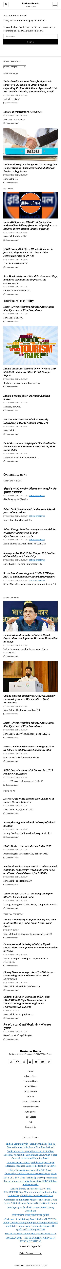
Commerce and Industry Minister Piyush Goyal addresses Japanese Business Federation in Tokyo (30, 638)
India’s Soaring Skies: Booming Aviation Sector (26, 397)
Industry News (30, 1076)
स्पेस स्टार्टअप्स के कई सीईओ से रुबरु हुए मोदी (30, 1214)
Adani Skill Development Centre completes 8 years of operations (29, 510)
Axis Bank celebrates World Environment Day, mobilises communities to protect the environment (30, 279)
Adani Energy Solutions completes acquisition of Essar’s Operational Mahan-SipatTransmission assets (29, 533)
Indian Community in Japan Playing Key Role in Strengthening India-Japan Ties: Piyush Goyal (29, 923)
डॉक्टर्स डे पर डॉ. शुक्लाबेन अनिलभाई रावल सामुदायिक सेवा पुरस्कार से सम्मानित (29, 490)
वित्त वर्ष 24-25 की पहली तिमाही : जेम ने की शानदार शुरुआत (27, 1026)
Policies (30, 1096)
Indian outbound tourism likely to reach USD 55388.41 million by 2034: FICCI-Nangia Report (29, 372)
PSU (30, 1121)
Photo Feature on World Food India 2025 (27, 846)
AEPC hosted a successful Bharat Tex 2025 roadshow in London (28, 771)
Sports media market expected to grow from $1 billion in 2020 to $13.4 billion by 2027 (28, 748)
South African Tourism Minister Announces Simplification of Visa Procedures (28, 308)
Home (30, 1071)
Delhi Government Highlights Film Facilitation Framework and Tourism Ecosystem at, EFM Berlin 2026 (29, 446)
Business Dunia (30, 3)
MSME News (31, 1086)
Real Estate (30, 1116)
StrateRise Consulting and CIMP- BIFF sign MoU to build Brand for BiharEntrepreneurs (29, 574)
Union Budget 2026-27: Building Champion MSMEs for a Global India (28, 895)
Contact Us (30, 1127)
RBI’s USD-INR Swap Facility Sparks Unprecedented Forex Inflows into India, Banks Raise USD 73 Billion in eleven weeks (30, 1181)
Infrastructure (30, 1091)
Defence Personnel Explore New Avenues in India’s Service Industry (28, 800)
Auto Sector (30, 1111)
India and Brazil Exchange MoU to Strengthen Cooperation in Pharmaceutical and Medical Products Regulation (30, 168)
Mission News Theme (22, 1265)
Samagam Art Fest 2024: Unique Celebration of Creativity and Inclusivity (29, 554)
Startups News (30, 1081)
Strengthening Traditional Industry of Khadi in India (29, 824)
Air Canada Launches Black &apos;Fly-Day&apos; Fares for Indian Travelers (26, 421)
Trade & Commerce (30, 1101)
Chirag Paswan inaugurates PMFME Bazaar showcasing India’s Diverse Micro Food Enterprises (29, 699)
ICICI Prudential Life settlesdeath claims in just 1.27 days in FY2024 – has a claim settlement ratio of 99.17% (28, 252)
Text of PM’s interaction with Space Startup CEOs (30, 1233)
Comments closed (11, 103)
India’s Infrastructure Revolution (22, 111)
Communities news (37, 496)
